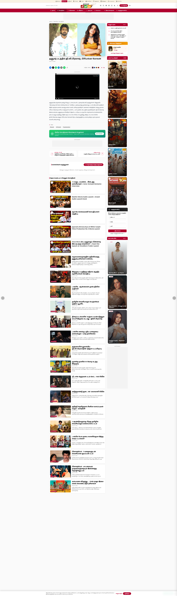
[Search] (117, 5)
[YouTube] (106, 5)
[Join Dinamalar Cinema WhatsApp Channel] (112, 5)
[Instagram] (109, 5)
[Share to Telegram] (59, 67)
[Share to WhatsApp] (56, 67)
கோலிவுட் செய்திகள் (59, 21)
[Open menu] (130, 5)
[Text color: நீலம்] (94, 67)
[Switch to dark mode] (114, 5)
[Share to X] (53, 67)
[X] (103, 5)
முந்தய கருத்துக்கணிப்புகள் (116, 233)
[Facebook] (101, 5)
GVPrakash (58, 127)
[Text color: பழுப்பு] (96, 67)
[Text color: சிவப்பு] (98, 67)
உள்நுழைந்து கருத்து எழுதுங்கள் (94, 164)
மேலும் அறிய (119, 593)
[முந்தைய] (2, 298)
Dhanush (52, 127)
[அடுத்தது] (174, 298)
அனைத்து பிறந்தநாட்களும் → (117, 53)
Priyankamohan (66, 127)
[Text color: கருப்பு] (92, 67)
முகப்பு (50, 21)
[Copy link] (67, 67)
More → (125, 24)
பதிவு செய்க (117, 230)
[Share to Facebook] (50, 67)
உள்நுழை (124, 5)
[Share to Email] (61, 67)
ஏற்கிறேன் (127, 593)
